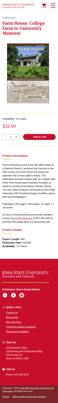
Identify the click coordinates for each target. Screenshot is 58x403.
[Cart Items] (44, 5)
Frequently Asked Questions (21, 327)
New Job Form (13, 322)
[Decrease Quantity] (17, 137)
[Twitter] (4, 295)
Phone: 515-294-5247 (17, 374)
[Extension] (18, 5)
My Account (12, 317)
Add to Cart (39, 137)
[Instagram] (21, 295)
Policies (6, 396)
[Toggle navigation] (53, 5)
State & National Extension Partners (29, 396)
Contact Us (12, 312)
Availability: (8, 119)
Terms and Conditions (17, 331)
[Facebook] (13, 295)
